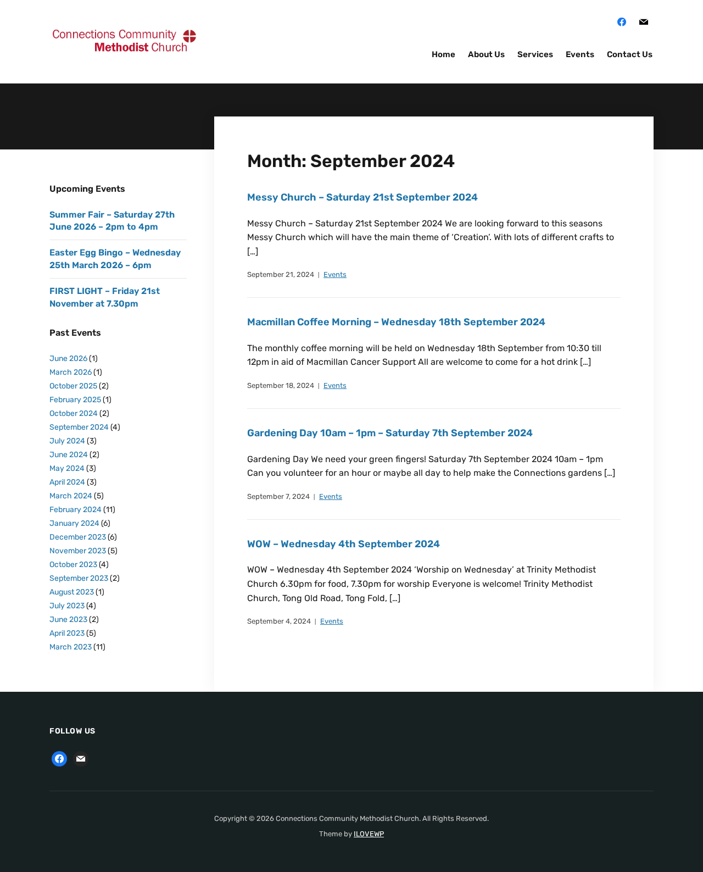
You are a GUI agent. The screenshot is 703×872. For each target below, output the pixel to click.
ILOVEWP (369, 834)
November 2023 (77, 551)
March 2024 (70, 496)
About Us (486, 54)
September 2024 (79, 427)
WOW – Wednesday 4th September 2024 (343, 544)
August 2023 (71, 592)
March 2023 (70, 647)
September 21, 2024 (280, 274)
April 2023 (67, 633)
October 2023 (73, 564)
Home (443, 54)
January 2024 (74, 523)
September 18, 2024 (280, 385)
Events (580, 54)
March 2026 (70, 372)
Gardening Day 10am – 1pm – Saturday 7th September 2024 (390, 433)
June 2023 (68, 619)
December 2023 (77, 537)
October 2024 (73, 413)
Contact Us (629, 54)
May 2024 (67, 468)
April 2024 (67, 482)
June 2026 (68, 358)
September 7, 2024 (278, 496)
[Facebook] (621, 21)
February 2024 (75, 509)
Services (535, 54)
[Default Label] (643, 21)
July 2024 (67, 441)
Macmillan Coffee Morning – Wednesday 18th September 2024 (396, 322)
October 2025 (73, 386)
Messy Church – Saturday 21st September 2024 (362, 197)
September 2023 (78, 578)
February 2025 (75, 399)
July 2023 (67, 605)
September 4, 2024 (279, 621)
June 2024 (68, 454)
